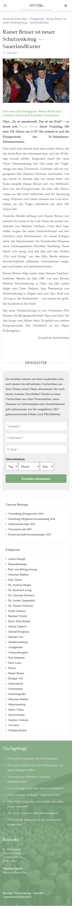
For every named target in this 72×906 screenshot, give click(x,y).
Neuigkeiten (15, 647)
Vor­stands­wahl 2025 (20, 529)
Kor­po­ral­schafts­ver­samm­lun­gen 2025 (29, 534)
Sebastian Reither (18, 699)
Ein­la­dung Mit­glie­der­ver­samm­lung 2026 (31, 519)
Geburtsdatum (15, 459)
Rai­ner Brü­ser (28, 126)
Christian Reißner (18, 574)
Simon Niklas (16, 709)
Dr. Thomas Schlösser (20, 605)
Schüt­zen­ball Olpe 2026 (21, 524)
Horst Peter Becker (19, 621)
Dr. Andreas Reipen (19, 585)
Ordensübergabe (18, 652)
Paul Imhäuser (16, 657)
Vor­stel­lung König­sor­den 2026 (26, 513)
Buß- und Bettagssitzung (22, 569)
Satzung (7, 893)
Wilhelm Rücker (17, 730)
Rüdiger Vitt (15, 678)
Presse (12, 668)
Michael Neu (15, 637)
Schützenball (15, 683)
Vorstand (13, 725)
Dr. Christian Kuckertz (21, 595)
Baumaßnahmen (17, 564)
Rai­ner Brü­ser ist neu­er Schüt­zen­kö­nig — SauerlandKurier (29, 39)
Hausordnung (23, 893)
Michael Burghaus (18, 631)
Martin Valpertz (17, 626)
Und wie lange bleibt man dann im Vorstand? (35, 788)
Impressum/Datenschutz (18, 896)
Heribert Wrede (17, 616)
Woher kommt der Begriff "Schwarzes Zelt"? (34, 795)
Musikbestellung (18, 642)
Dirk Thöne (15, 579)
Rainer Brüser (16, 673)
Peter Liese (14, 662)
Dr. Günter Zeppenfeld (21, 600)
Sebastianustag (16, 704)
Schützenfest (15, 688)
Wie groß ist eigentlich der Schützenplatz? (33, 758)
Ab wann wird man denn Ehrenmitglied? (32, 813)
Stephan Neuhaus (18, 720)
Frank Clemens (17, 611)
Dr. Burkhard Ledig (20, 590)
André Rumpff (16, 559)
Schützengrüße (16, 694)
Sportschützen (16, 714)
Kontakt (38, 893)
